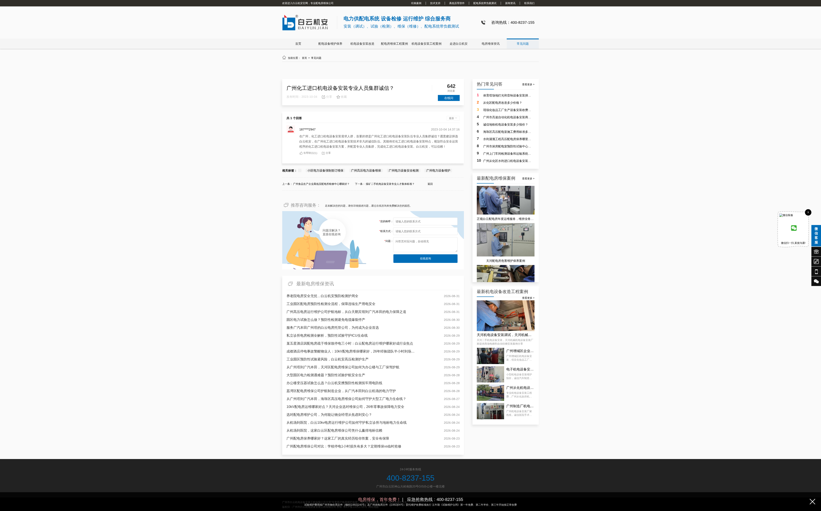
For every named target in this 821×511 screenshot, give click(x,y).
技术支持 (435, 3)
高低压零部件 (457, 3)
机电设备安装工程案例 (427, 43)
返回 (430, 183)
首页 (298, 43)
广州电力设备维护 (438, 170)
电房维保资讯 (491, 43)
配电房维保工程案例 (394, 43)
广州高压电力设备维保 (366, 170)
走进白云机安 (459, 43)
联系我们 (529, 3)
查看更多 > (528, 84)
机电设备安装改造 (362, 43)
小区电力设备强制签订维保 (325, 170)
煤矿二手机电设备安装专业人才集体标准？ (390, 183)
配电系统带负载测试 (484, 3)
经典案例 (416, 3)
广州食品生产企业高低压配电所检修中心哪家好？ (321, 183)
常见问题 (523, 43)
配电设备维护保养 (330, 43)
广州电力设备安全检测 (404, 170)
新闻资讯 (510, 3)
